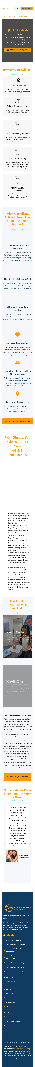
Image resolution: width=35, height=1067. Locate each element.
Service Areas (12, 16)
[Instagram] (12, 935)
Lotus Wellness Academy (21, 1049)
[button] (17, 8)
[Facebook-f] (8, 935)
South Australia (24, 16)
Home (4, 16)
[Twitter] (4, 935)
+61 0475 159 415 (10, 982)
